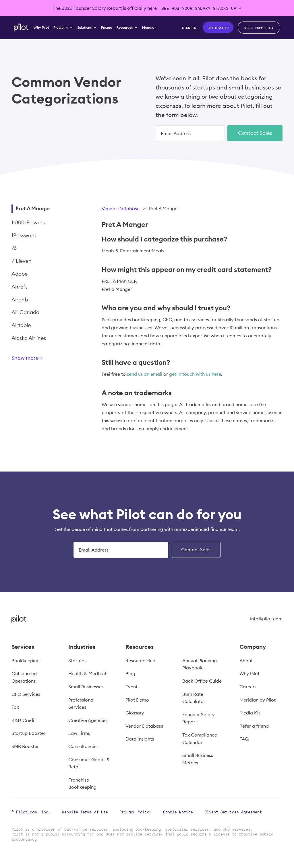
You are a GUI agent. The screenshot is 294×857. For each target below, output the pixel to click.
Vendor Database (121, 208)
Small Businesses (86, 687)
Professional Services (81, 703)
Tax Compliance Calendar (199, 738)
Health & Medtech (87, 673)
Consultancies (83, 746)
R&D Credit (23, 720)
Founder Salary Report (198, 718)
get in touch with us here (195, 374)
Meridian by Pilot (257, 700)
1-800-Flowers (28, 222)
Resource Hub (140, 660)
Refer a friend (254, 726)
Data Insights (139, 739)
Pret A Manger (33, 208)
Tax (15, 707)
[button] (63, 27)
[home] (21, 28)
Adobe (19, 273)
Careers (247, 687)
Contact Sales (255, 133)
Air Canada (25, 312)
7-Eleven (21, 261)
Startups (77, 660)
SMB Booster (25, 746)
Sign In (189, 27)
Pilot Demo (137, 700)
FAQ (244, 739)
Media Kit (249, 713)
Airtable (21, 325)
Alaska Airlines (28, 338)
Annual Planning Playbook (199, 664)
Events (132, 687)
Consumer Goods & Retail (89, 763)
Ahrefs (19, 286)
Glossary (134, 713)
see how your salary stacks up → (201, 8)
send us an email (144, 374)
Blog (130, 673)
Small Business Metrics (197, 759)
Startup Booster (28, 733)
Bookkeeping (25, 660)
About (246, 660)
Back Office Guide (202, 681)
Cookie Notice (178, 812)
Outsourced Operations (24, 677)
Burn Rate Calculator (193, 697)
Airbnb (19, 299)
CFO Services (25, 694)
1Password (23, 235)
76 (14, 248)
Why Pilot (249, 673)
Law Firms (79, 733)
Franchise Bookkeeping (82, 783)
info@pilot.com (266, 619)
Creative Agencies (87, 720)
